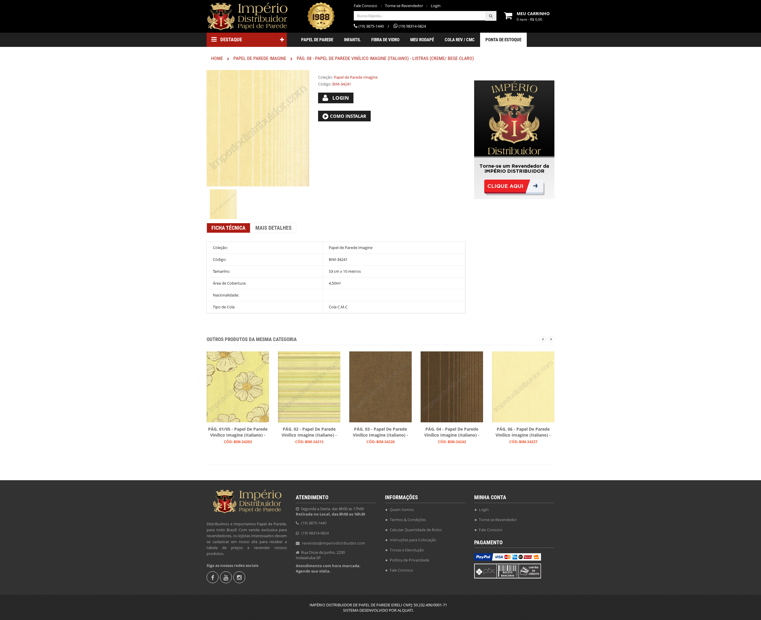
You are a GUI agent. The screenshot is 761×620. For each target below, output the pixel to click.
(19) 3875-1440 (313, 523)
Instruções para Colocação (413, 540)
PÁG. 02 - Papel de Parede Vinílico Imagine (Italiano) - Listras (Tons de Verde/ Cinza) (309, 432)
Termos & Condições (408, 519)
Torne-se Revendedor (404, 6)
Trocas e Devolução (407, 550)
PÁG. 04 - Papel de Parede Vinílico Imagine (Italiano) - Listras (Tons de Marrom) (451, 432)
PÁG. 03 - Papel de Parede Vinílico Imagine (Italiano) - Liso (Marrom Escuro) (380, 432)
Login (436, 6)
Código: (324, 84)
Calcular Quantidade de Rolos (416, 529)
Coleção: (325, 77)
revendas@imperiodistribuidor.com (333, 543)
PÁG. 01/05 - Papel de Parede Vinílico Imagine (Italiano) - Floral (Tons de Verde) (238, 432)
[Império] (246, 16)
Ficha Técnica (228, 228)
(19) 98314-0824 (315, 533)
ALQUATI (405, 610)
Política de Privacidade (409, 560)
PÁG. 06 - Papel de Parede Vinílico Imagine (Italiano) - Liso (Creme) (523, 432)
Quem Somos (402, 509)
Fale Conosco (365, 6)
